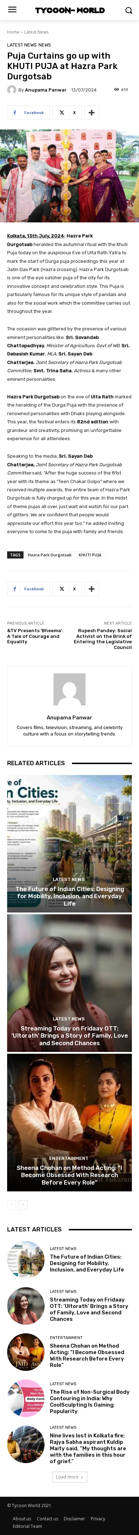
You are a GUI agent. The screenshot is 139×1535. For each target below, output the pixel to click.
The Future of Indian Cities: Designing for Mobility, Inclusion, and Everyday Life (69, 896)
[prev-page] (11, 1205)
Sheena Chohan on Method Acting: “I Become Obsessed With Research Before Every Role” (69, 1175)
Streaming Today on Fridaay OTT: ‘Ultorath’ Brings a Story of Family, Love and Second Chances (69, 1036)
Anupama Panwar (46, 90)
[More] (91, 112)
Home (13, 32)
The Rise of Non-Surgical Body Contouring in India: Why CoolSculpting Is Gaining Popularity (90, 1402)
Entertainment (68, 1158)
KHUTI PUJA (90, 554)
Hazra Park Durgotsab (50, 554)
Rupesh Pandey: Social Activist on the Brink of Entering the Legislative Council (103, 639)
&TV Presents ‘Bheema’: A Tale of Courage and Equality (35, 636)
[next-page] (23, 1205)
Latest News (36, 32)
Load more (67, 1477)
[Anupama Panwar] (13, 89)
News (44, 45)
